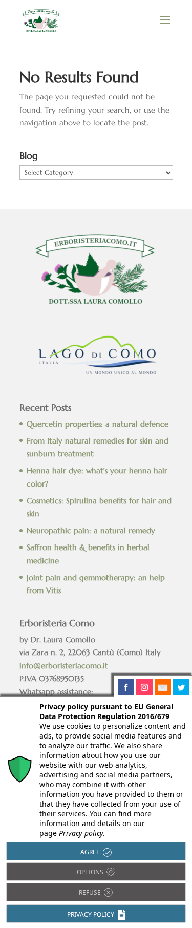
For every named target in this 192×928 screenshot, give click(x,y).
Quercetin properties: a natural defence (97, 424)
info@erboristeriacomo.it (63, 665)
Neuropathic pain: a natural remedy (91, 530)
